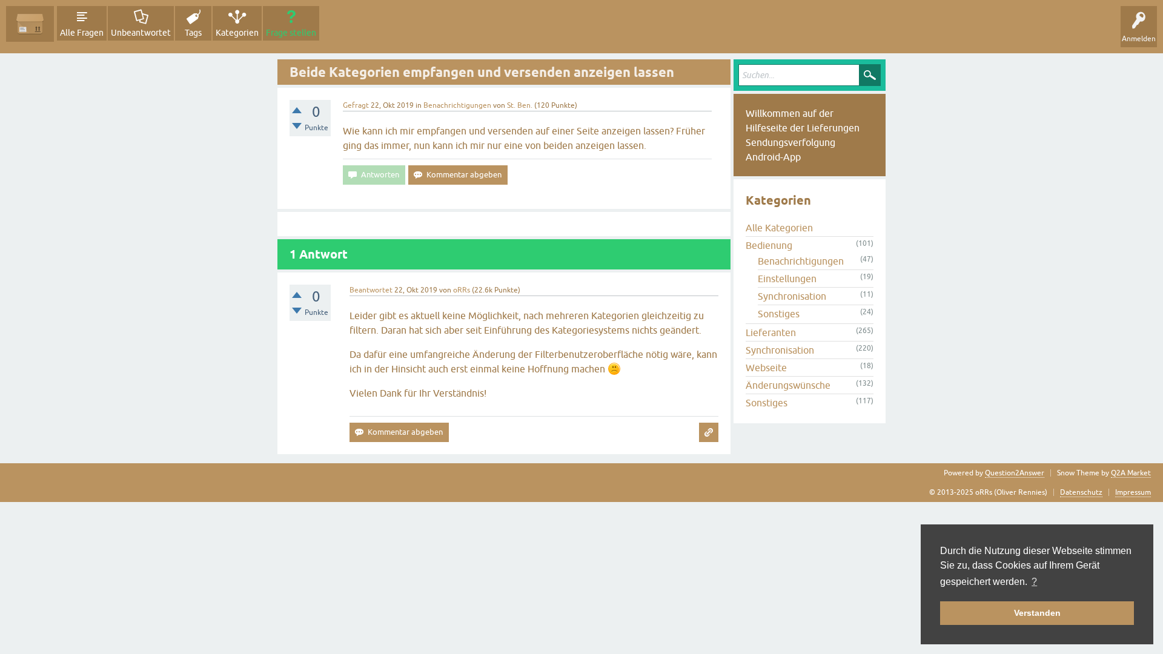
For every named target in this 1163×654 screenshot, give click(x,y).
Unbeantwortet (141, 33)
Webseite (766, 367)
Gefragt (356, 105)
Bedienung (769, 245)
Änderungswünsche (788, 385)
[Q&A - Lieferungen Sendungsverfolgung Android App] (30, 24)
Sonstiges (779, 313)
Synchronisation (792, 296)
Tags (193, 33)
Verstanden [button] (1037, 613)
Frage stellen (291, 33)
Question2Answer (1014, 473)
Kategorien (237, 33)
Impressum (1133, 492)
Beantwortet (371, 290)
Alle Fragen (82, 33)
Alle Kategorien (779, 227)
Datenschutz (1081, 492)
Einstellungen (787, 278)
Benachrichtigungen (457, 105)
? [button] (1034, 581)
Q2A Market (1131, 473)
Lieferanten (771, 332)
